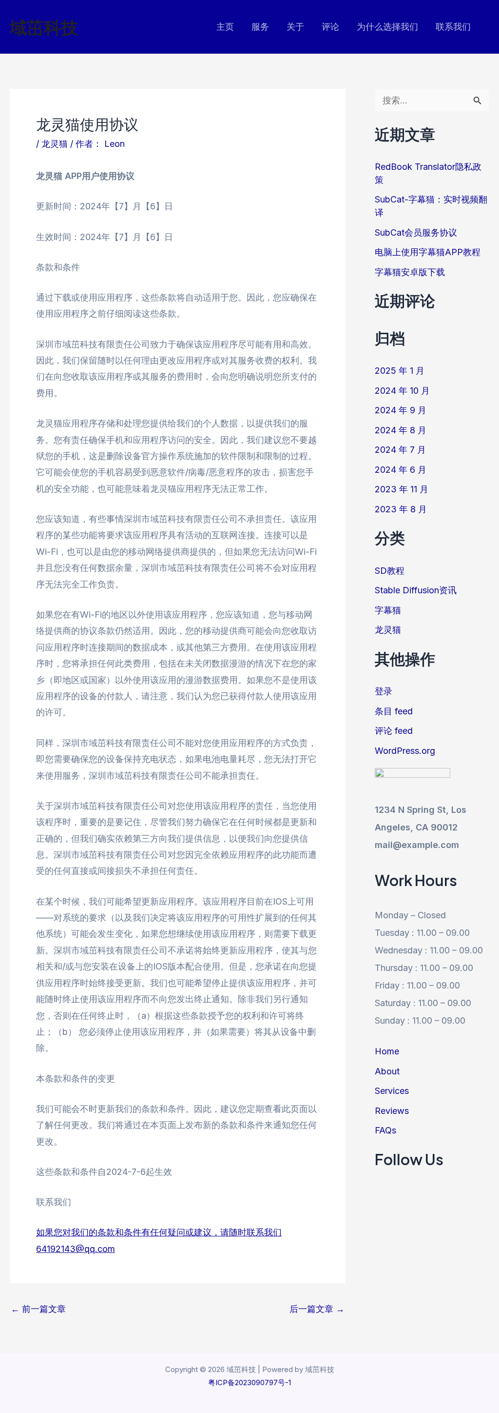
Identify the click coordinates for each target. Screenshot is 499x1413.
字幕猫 (388, 610)
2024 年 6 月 (400, 469)
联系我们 (453, 26)
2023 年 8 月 (401, 509)
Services (392, 1091)
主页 (225, 26)
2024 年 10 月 (402, 390)
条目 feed (394, 711)
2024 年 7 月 (400, 449)
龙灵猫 (54, 144)
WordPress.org (405, 751)
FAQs (385, 1130)
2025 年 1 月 (399, 370)
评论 (330, 26)
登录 (383, 691)
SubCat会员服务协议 (416, 232)
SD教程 (389, 570)
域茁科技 (44, 27)
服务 (260, 26)
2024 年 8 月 (400, 430)
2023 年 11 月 (401, 489)
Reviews (392, 1111)
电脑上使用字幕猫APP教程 (427, 252)
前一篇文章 (38, 1309)
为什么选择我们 (387, 26)
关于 (295, 26)
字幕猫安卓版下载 (410, 272)
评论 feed (394, 731)
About (387, 1071)
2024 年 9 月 (400, 410)
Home (387, 1051)
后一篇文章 (317, 1309)
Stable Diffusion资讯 (416, 590)
